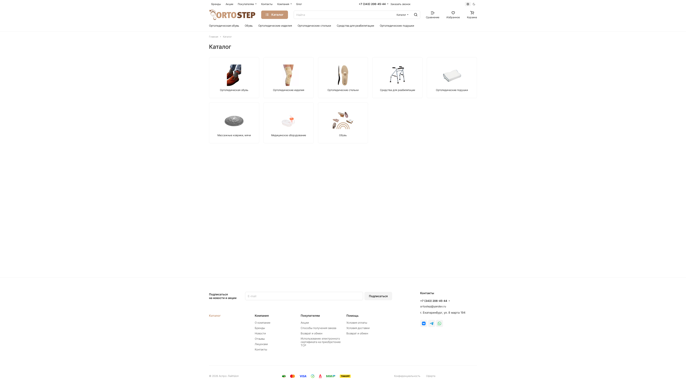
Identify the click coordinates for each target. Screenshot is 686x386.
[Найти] (415, 15)
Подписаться (378, 296)
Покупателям (310, 315)
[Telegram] (431, 323)
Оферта (430, 375)
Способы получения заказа (318, 328)
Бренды (260, 328)
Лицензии (261, 344)
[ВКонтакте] (423, 323)
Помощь (352, 315)
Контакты (261, 349)
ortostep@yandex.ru (433, 306)
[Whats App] (439, 323)
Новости (260, 333)
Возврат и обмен (311, 333)
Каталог (215, 315)
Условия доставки (358, 328)
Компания (262, 315)
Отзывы (260, 338)
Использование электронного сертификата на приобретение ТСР (321, 342)
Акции (305, 322)
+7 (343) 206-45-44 (372, 4)
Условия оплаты (356, 322)
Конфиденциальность (407, 375)
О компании (262, 322)
